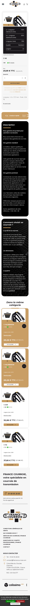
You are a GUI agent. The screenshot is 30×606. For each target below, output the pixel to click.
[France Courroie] (15, 4)
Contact (6, 547)
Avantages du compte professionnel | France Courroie (12, 542)
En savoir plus (6, 103)
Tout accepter (10, 601)
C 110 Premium (9, 324)
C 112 (5, 445)
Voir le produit (10, 344)
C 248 (6, 405)
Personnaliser (15, 603)
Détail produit (7, 335)
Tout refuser (20, 601)
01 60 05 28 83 (14, 493)
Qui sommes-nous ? (10, 533)
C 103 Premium (9, 365)
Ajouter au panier (15, 83)
